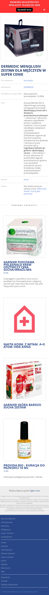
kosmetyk (28, 80)
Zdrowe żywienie (8, 553)
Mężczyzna (5, 568)
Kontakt (4, 581)
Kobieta (4, 564)
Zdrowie (4, 546)
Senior (3, 560)
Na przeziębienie (8, 518)
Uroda (3, 542)
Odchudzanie (6, 522)
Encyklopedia (6, 537)
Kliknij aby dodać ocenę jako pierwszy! (35, 191)
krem (26, 179)
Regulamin (5, 577)
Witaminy (5, 526)
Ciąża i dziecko (7, 533)
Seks (3, 571)
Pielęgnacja (6, 529)
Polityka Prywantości (9, 584)
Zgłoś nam (35, 490)
